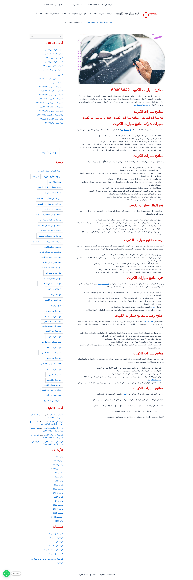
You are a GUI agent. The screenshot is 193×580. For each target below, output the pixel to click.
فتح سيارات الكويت (127, 13)
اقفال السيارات (103, 284)
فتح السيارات (126, 130)
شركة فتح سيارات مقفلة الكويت (47, 241)
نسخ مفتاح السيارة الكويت (53, 50)
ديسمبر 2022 (58, 489)
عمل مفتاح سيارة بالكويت (51, 262)
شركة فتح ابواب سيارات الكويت (49, 225)
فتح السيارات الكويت (53, 300)
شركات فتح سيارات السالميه (49, 198)
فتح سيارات (56, 305)
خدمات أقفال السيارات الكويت (51, 66)
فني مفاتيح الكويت (154, 379)
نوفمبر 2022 (58, 493)
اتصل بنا (60, 75)
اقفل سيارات (148, 321)
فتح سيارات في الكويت (51, 342)
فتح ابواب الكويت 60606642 (101, 13)
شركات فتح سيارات (53, 192)
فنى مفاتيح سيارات (56, 553)
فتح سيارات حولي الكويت (53, 435)
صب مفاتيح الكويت (56, 533)
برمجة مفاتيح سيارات (142, 105)
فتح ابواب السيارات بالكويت (51, 267)
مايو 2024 (59, 457)
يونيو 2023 (59, 477)
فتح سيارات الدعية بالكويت (53, 428)
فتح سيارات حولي (54, 336)
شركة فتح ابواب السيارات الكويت (48, 214)
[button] (6, 573)
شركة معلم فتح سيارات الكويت (50, 252)
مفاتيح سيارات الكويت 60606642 (99, 22)
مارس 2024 (58, 465)
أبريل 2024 (58, 461)
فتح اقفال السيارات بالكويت (50, 283)
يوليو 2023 (59, 473)
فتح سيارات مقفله (54, 369)
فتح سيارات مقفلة (54, 358)
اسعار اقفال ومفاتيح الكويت (49, 171)
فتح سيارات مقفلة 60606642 (47, 13)
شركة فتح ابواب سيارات (50, 219)
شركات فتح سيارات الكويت (49, 204)
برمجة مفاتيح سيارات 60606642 (50, 79)
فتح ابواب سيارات (53, 273)
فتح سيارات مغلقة (54, 347)
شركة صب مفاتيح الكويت (52, 209)
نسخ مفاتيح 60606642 (73, 22)
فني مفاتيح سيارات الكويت (53, 58)
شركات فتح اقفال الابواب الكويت (49, 187)
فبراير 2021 (58, 497)
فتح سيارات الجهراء (53, 311)
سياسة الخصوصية (77, 4)
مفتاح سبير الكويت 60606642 (51, 119)
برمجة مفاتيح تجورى (52, 176)
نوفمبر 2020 (58, 509)
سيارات (35, 176)
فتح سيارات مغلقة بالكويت (50, 353)
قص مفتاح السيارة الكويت (53, 62)
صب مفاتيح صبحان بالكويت (51, 257)
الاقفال (125, 394)
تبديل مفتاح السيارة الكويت (53, 54)
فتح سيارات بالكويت (53, 331)
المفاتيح (153, 307)
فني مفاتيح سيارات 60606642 (51, 111)
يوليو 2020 (59, 521)
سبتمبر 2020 (58, 513)
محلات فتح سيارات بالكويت (51, 390)
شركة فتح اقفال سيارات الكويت (50, 230)
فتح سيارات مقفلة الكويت (49, 363)
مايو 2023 (59, 481)
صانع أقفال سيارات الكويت (53, 70)
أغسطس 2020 (57, 517)
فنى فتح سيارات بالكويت (52, 385)
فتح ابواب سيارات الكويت (51, 278)
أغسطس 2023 (57, 469)
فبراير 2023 (58, 485)
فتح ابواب (59, 562)
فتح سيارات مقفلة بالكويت (53, 441)
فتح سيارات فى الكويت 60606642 (49, 103)
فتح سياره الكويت (54, 380)
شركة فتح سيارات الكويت (49, 236)
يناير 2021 (59, 501)
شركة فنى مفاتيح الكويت (52, 247)
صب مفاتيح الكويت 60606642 (56, 4)
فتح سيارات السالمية (53, 316)
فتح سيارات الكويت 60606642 (100, 4)
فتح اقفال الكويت (54, 289)
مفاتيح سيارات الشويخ (52, 400)
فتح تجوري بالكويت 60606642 (74, 13)
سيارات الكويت (55, 182)
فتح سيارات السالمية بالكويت (52, 321)
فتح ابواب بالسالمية (56, 415)
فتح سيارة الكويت (54, 375)
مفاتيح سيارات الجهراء (52, 395)
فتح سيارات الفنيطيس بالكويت (51, 326)
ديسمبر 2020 (58, 505)
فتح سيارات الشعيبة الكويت (52, 421)
